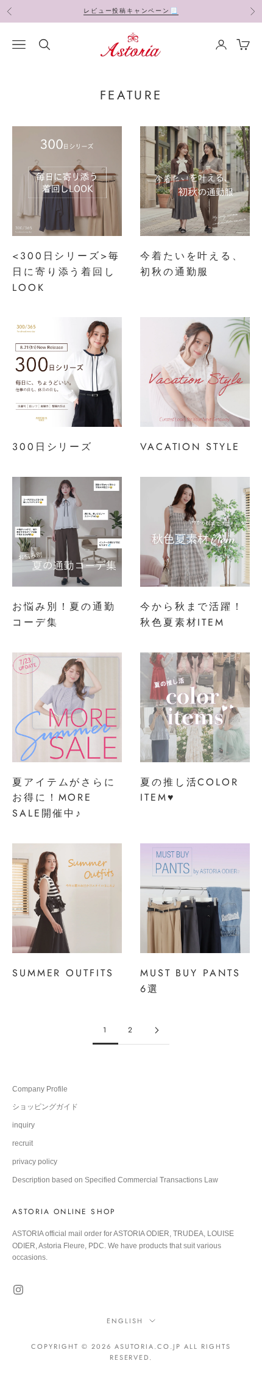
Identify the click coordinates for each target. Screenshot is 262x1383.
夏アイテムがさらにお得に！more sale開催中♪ (64, 798)
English (125, 1321)
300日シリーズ (52, 447)
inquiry (23, 1125)
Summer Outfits (63, 973)
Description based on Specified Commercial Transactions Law (115, 1180)
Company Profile (40, 1089)
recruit (22, 1143)
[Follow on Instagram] (18, 1290)
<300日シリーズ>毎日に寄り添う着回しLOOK (66, 272)
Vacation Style (190, 447)
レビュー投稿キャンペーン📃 (130, 10)
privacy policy (34, 1161)
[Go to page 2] (156, 1030)
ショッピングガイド (45, 1106)
